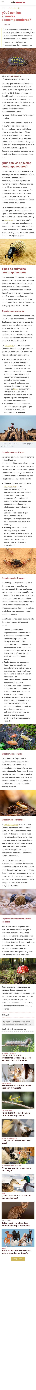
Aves (3, 1193)
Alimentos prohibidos (9, 1138)
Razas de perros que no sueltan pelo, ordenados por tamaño (16, 1251)
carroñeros (9, 345)
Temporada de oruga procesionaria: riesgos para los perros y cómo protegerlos (16, 1058)
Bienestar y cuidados (9, 1053)
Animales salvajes (14, 8)
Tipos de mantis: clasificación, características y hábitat (16, 1114)
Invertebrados (7, 1111)
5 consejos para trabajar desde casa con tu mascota (16, 1086)
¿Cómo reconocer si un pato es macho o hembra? (16, 1196)
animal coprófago (11, 824)
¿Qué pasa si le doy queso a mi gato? (16, 1141)
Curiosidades (6, 1083)
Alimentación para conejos (11, 1166)
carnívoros (8, 220)
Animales (4, 8)
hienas (15, 389)
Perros (4, 1248)
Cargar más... (18, 1259)
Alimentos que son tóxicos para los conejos (16, 1169)
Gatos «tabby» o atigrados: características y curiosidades (16, 1224)
